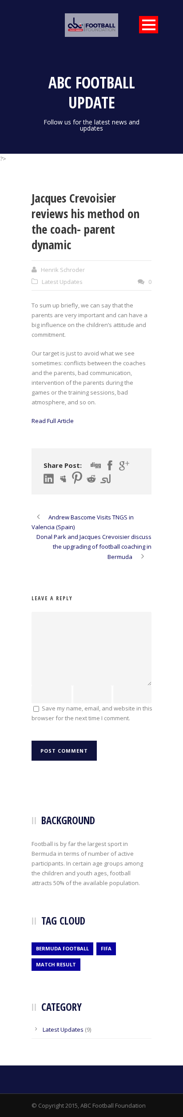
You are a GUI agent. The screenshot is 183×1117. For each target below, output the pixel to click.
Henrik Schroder (63, 270)
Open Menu (148, 24)
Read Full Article (53, 421)
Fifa (106, 948)
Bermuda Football (62, 948)
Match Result (56, 964)
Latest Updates (62, 282)
